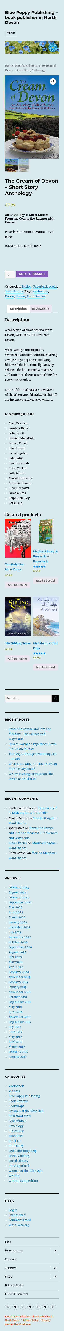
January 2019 (18, 987)
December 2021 (19, 927)
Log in (13, 1210)
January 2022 (18, 922)
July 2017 (15, 1027)
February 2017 (18, 1051)
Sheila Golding (19, 1156)
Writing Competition (23, 1180)
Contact (11, 1259)
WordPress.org (19, 1225)
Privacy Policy (14, 1285)
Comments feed (20, 1220)
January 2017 (17, 1056)
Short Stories (14, 291)
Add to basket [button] (17, 585)
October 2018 (18, 997)
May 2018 (15, 1007)
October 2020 (18, 942)
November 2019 (20, 977)
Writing (14, 1175)
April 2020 (16, 967)
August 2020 (17, 952)
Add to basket (32, 274)
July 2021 (15, 932)
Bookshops (16, 1106)
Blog (8, 1241)
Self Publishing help (23, 1151)
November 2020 (20, 937)
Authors (14, 1091)
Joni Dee (14, 1141)
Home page (13, 1250)
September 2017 (20, 1022)
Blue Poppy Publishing (24, 1096)
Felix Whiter (17, 1121)
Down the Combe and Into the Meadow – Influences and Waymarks (30, 734)
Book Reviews (18, 1101)
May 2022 (15, 907)
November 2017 (19, 1017)
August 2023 (17, 892)
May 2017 (15, 1037)
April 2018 (16, 1012)
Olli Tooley (16, 1146)
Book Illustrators (16, 1294)
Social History (18, 1161)
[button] (53, 81)
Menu (11, 32)
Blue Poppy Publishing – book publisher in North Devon (31, 17)
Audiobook (16, 1086)
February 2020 (19, 972)
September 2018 (20, 1002)
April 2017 (15, 1041)
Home (9, 65)
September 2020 (20, 947)
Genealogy (16, 1126)
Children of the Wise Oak (26, 1111)
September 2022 (20, 902)
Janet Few (15, 1136)
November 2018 (20, 992)
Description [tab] (18, 308)
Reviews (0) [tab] (40, 308)
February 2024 (19, 887)
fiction (20, 296)
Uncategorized (19, 1165)
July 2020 (15, 957)
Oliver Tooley (18, 843)
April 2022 (16, 912)
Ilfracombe (16, 1131)
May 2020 (15, 962)
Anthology (40, 291)
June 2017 (15, 1032)
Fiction (27, 286)
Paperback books (26, 65)
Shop (8, 1276)
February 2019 (19, 982)
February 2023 (19, 897)
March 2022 (17, 917)
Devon (9, 296)
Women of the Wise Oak (25, 1170)
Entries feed (17, 1215)
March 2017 (17, 1046)
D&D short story (20, 1116)
